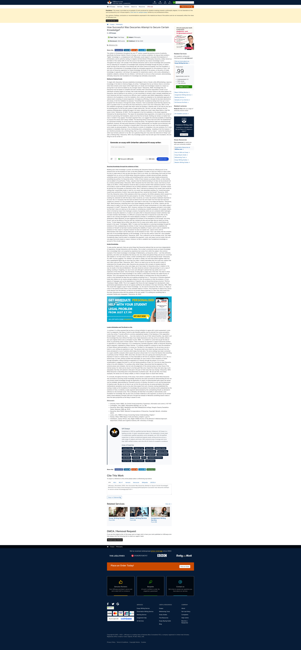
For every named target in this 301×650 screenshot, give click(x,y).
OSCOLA (153, 482)
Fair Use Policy (185, 611)
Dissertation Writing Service (145, 611)
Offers (149, 6)
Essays (112, 24)
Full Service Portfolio (181, 102)
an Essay (184, 87)
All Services (140, 621)
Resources (142, 6)
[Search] (174, 2)
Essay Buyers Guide (181, 155)
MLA (114, 482)
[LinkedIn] (113, 604)
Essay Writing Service (143, 608)
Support (160, 3)
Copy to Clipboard (114, 497)
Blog (160, 624)
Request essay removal (115, 540)
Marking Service (180, 97)
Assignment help (142, 618)
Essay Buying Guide (165, 621)
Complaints (184, 614)
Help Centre (185, 618)
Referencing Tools (180, 157)
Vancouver (136, 482)
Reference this (113, 45)
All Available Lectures (181, 113)
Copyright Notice (134, 642)
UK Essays (112, 6)
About (183, 608)
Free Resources (163, 618)
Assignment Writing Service (183, 95)
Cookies (143, 642)
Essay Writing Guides (181, 160)
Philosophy (119, 24)
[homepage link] (108, 24)
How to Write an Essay (182, 152)
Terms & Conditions (122, 642)
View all (167, 504)
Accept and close (111, 20)
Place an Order (186, 6)
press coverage (157, 551)
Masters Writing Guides (182, 162)
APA (109, 482)
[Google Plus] (118, 604)
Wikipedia (145, 482)
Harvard (127, 482)
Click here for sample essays (138, 12)
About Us (134, 6)
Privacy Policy (111, 642)
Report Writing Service (182, 92)
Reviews (126, 6)
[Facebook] (108, 604)
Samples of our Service (182, 100)
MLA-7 (121, 482)
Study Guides (163, 614)
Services (119, 6)
